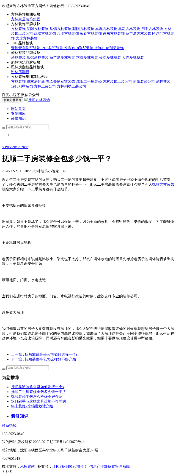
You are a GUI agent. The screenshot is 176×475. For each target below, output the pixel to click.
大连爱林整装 (133, 57)
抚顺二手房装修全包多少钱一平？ (38, 392)
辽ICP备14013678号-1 (69, 466)
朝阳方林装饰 (83, 29)
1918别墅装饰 (52, 48)
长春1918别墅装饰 (79, 48)
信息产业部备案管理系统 (109, 466)
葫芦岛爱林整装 (63, 57)
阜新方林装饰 (129, 29)
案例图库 (18, 113)
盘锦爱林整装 (38, 57)
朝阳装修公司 (144, 81)
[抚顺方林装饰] (37, 100)
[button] (10, 147)
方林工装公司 (45, 86)
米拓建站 (27, 466)
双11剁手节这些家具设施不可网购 (38, 401)
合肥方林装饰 (68, 33)
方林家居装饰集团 (25, 19)
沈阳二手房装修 (89, 81)
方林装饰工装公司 (118, 81)
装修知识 (18, 118)
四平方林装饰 (152, 29)
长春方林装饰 (91, 33)
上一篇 (44, 354)
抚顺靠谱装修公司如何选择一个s (37, 387)
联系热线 (9, 425)
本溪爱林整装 (87, 57)
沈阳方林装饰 (38, 29)
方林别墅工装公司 (71, 86)
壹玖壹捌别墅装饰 (26, 48)
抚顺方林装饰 (163, 184)
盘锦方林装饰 (61, 29)
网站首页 (18, 109)
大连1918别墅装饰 (109, 48)
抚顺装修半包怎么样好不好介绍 (36, 396)
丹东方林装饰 (114, 33)
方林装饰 (19, 29)
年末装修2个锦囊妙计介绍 (32, 406)
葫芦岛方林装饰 (139, 33)
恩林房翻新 (20, 72)
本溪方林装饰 (106, 29)
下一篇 (43, 359)
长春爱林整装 (110, 57)
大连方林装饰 (27, 38)
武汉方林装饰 (45, 33)
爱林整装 (19, 57)
